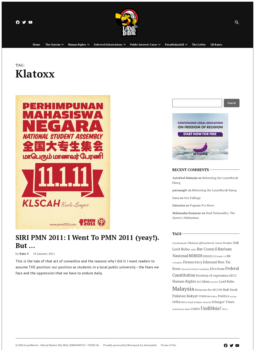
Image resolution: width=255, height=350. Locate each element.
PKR (209, 296)
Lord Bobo (226, 281)
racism (233, 296)
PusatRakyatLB (174, 44)
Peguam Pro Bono (202, 205)
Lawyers (214, 281)
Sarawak (207, 302)
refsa (176, 301)
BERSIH (195, 255)
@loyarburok (206, 243)
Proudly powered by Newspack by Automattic (130, 345)
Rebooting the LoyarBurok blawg (214, 190)
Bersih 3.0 (221, 256)
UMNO (195, 309)
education (185, 269)
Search (232, 103)
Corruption (177, 262)
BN (229, 256)
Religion (198, 302)
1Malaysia (192, 243)
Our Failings (192, 198)
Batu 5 (24, 254)
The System (52, 44)
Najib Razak (230, 289)
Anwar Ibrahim (223, 243)
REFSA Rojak (187, 302)
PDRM (202, 296)
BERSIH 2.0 (209, 256)
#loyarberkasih (179, 243)
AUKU (193, 249)
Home (36, 44)
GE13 (232, 275)
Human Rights (77, 44)
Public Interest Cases (143, 44)
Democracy (192, 261)
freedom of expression (212, 275)
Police (214, 296)
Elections (217, 268)
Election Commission (200, 269)
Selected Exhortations (108, 44)
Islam (205, 281)
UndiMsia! (211, 308)
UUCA (225, 309)
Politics (223, 296)
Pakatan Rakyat (185, 295)
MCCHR (217, 289)
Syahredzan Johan (181, 309)
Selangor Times (223, 302)
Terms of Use (168, 345)
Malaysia (183, 288)
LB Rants (216, 44)
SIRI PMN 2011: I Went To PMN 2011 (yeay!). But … (87, 241)
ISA (199, 281)
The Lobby (199, 44)
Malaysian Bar (203, 289)
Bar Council (207, 249)
